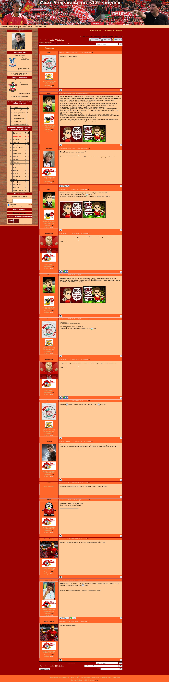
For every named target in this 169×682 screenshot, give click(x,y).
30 (88, 621)
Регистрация (25, 207)
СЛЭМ (49, 500)
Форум (29, 26)
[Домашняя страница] (65, 186)
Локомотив (71, 44)
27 (89, 500)
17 (89, 93)
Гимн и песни (13, 26)
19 (88, 189)
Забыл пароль (15, 207)
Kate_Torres (49, 580)
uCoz (96, 680)
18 (89, 148)
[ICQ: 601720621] (73, 618)
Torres (59, 42)
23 (89, 359)
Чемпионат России (61, 44)
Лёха (48, 93)
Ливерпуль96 (49, 233)
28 (88, 538)
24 (89, 401)
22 (89, 319)
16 (92, 52)
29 (89, 580)
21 (89, 275)
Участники (97, 36)
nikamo (49, 52)
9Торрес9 (49, 148)
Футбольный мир (49, 44)
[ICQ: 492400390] (65, 271)
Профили (22, 26)
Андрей (49, 482)
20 (89, 233)
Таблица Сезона (40, 26)
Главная (4, 26)
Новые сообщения (87, 36)
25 (92, 441)
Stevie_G (54, 42)
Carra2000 (49, 441)
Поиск (116, 36)
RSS (120, 36)
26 (89, 482)
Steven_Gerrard (49, 538)
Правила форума (107, 36)
